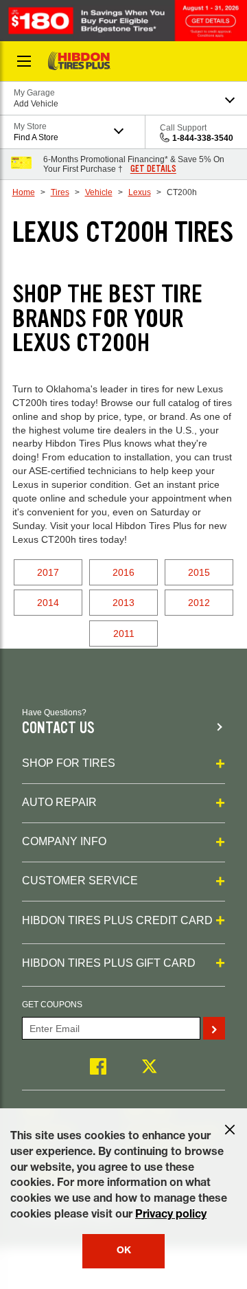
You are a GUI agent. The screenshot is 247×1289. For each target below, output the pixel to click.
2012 (199, 602)
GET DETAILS (153, 169)
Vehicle (99, 192)
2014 (48, 602)
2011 (123, 633)
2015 (199, 572)
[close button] (230, 1129)
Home (23, 192)
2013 (123, 602)
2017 (48, 572)
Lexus (139, 192)
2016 (123, 572)
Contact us (58, 728)
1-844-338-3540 (202, 138)
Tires (60, 192)
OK (124, 1251)
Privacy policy (171, 1215)
